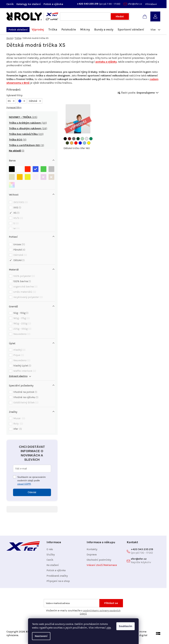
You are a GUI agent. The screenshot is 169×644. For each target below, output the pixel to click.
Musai (18, 418)
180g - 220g (21, 323)
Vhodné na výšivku (25, 397)
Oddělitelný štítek (25, 402)
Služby (51, 554)
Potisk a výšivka (53, 4)
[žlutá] (28, 176)
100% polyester (23, 276)
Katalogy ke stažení (28, 4)
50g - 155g (20, 312)
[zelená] (43, 168)
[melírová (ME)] (86, 138)
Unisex (18, 244)
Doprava (92, 554)
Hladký (19, 349)
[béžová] (12, 176)
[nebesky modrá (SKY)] (84, 143)
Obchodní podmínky (99, 559)
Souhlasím (125, 626)
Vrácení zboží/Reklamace (102, 565)
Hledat (120, 16)
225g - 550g (22, 328)
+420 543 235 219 (88, 3)
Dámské (19, 254)
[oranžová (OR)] (71, 143)
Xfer (17, 428)
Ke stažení (53, 565)
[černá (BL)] (65, 138)
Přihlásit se (111, 603)
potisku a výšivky (106, 61)
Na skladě (16, 150)
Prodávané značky (57, 575)
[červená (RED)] (76, 143)
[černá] (12, 168)
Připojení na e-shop (58, 581)
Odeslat (32, 492)
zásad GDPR (24, 484)
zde (108, 627)
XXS (16, 207)
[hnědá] (51, 176)
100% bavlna (21, 281)
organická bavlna (25, 286)
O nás (50, 549)
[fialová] (43, 176)
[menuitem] (18, 29)
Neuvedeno (21, 334)
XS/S (17, 218)
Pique (18, 355)
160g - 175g (21, 318)
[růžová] (35, 176)
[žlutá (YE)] (88, 143)
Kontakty (92, 549)
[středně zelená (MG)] (91, 138)
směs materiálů (24, 291)
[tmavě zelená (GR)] (78, 138)
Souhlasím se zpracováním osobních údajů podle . (31, 480)
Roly (17, 423)
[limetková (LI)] (82, 138)
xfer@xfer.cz (135, 3)
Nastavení (41, 636)
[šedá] (51, 168)
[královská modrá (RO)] (80, 143)
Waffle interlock (24, 370)
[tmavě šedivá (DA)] (73, 138)
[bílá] (20, 168)
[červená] (28, 168)
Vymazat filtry (13, 107)
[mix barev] (12, 184)
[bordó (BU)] (69, 138)
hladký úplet (21, 365)
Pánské (18, 249)
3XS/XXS (20, 202)
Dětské (18, 260)
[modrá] (35, 168)
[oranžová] (20, 176)
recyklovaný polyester (27, 297)
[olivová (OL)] (67, 143)
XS (16, 212)
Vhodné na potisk (24, 391)
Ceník (10, 4)
